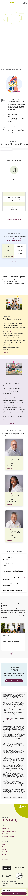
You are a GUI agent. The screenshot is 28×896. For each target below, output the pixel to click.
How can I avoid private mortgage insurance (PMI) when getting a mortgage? (11, 557)
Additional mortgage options (14, 219)
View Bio (9, 468)
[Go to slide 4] (15, 261)
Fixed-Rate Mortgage (6, 148)
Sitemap (4, 885)
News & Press (5, 852)
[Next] (15, 653)
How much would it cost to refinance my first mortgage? (13, 584)
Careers (4, 854)
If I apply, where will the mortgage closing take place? (13, 564)
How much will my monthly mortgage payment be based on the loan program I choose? (13, 571)
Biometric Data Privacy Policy (9, 831)
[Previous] (11, 653)
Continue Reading (7, 647)
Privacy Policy (5, 828)
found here (8, 719)
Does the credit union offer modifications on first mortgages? (13, 578)
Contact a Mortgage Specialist (10, 423)
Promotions (5, 859)
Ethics (3, 857)
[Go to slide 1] (11, 261)
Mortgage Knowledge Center (13, 680)
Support (4, 846)
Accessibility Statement (8, 836)
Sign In (25, 3)
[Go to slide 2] (12, 261)
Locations (4, 849)
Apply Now (14, 893)
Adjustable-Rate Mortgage (20, 148)
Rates (3, 844)
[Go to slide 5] (16, 261)
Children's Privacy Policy (8, 833)
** (10, 331)
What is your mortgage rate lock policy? (13, 590)
